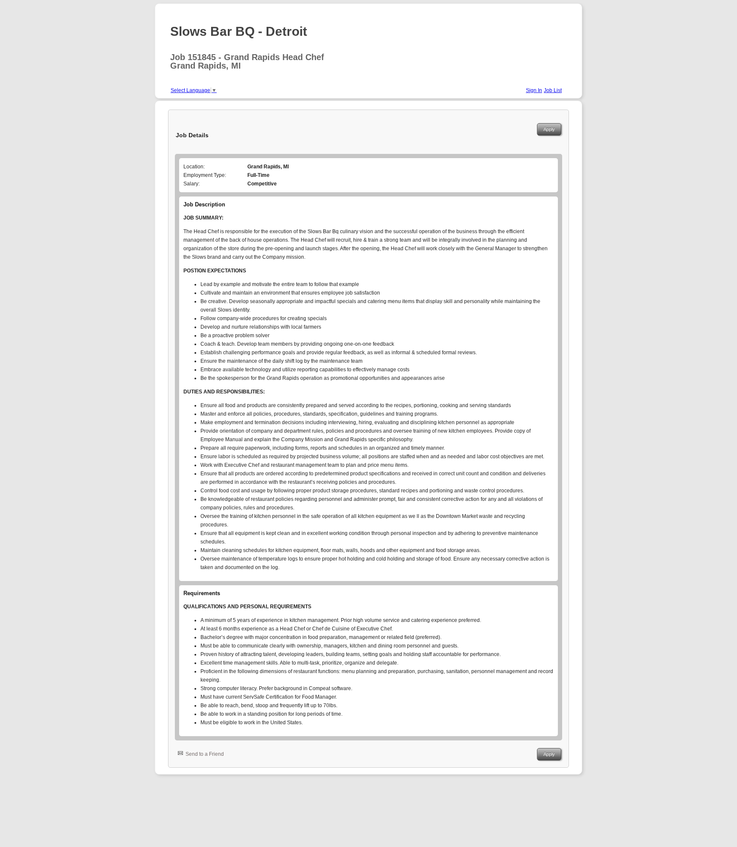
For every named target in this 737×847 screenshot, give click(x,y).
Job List (553, 90)
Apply (549, 129)
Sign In (534, 90)
